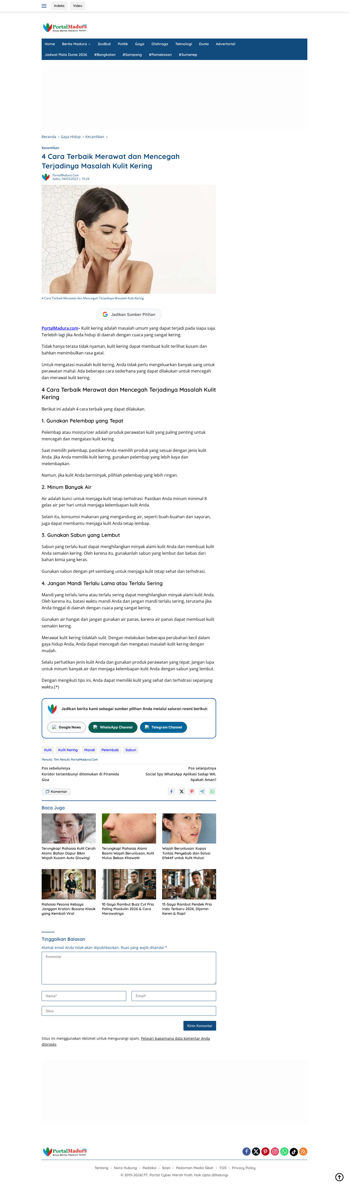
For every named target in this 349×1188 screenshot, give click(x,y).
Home (50, 44)
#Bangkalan (104, 54)
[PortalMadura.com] (65, 27)
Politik (123, 44)
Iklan (166, 1168)
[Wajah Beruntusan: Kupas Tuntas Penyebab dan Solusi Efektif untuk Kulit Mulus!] (189, 828)
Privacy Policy (243, 1168)
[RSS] (303, 1151)
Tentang (101, 1168)
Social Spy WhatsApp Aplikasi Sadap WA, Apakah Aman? (181, 774)
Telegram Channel (167, 727)
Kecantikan (50, 147)
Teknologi (183, 44)
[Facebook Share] (171, 791)
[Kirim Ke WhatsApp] (212, 791)
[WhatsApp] (284, 1151)
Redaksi (149, 1168)
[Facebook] (246, 1151)
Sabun (130, 750)
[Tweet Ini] (181, 791)
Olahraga (160, 44)
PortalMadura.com (65, 175)
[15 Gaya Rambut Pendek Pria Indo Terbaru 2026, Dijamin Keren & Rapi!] (189, 884)
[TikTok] (294, 1152)
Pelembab (110, 750)
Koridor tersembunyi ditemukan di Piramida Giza (80, 774)
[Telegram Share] (202, 791)
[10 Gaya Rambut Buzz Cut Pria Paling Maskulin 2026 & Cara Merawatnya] (129, 884)
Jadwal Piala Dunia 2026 (66, 54)
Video (77, 6)
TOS (222, 1168)
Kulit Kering (68, 750)
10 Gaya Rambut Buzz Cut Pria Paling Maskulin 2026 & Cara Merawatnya (128, 909)
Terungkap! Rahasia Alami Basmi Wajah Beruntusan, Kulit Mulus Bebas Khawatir (128, 853)
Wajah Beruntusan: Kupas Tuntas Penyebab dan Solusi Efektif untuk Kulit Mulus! (186, 853)
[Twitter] (256, 1151)
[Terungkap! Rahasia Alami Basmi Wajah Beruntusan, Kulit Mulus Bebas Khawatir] (129, 828)
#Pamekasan (160, 54)
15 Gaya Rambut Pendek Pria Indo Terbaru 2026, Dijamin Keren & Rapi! (187, 909)
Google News (70, 727)
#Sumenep (188, 54)
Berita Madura (74, 44)
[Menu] (45, 6)
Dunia (204, 44)
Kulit (48, 750)
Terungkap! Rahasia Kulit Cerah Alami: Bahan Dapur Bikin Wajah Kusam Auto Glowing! (69, 853)
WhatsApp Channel (116, 727)
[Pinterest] (265, 1151)
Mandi (89, 750)
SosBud (104, 44)
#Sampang (132, 54)
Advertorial (225, 44)
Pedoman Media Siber (195, 1168)
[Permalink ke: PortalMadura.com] (46, 176)
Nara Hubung (125, 1168)
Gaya (139, 44)
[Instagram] (275, 1151)
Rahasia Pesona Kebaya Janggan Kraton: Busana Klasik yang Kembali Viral (69, 909)
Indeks (59, 6)
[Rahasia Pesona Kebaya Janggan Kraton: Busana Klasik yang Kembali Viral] (69, 884)
